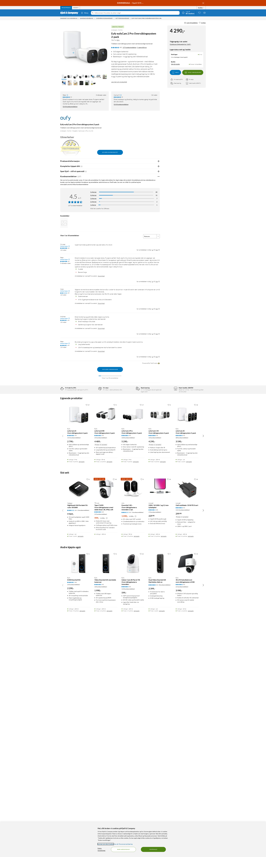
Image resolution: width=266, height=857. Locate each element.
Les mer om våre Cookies (106, 844)
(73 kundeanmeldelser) (155, 512)
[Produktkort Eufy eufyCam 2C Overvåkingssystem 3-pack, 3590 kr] (187, 414)
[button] (64, 76)
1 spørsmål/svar (142, 47)
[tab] (66, 7)
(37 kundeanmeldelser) (100, 514)
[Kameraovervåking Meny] (95, 18)
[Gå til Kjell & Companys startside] (69, 13)
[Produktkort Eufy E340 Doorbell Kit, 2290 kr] (78, 563)
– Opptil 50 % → (130, 3)
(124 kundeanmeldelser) (128, 589)
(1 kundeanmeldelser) (137, 512)
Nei (157, 250)
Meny (86, 13)
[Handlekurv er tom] (204, 12)
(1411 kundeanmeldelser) (183, 510)
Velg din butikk (175, 64)
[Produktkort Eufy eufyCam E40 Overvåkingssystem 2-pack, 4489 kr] (106, 414)
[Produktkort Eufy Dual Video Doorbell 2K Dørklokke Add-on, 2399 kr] (160, 563)
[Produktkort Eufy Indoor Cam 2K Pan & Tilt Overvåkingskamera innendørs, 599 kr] (133, 563)
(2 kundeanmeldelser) (83, 510)
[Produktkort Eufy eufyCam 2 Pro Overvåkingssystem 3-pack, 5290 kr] (133, 414)
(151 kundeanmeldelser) (74, 438)
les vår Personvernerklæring (123, 844)
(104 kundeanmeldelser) (128, 438)
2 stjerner (93, 202)
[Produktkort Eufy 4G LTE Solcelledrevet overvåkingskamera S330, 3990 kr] (187, 563)
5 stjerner (93, 192)
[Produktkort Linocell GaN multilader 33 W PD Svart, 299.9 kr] (187, 489)
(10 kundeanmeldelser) (155, 438)
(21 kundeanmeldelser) (182, 587)
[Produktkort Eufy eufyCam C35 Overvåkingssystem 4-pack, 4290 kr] (160, 414)
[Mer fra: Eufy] (65, 119)
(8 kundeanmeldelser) (165, 585)
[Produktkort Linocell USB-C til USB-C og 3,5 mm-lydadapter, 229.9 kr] (160, 489)
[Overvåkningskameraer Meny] (114, 18)
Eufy (118, 40)
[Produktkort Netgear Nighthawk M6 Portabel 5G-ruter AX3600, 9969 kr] (78, 489)
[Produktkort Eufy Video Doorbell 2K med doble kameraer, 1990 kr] (106, 563)
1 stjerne (93, 205)
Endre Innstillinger (101, 849)
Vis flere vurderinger (110, 369)
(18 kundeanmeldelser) (100, 587)
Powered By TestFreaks (149, 363)
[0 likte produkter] (199, 12)
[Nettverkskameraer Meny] (131, 18)
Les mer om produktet (119, 82)
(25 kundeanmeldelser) (73, 584)
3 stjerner (93, 198)
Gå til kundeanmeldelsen (70, 106)
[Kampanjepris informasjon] (107, 518)
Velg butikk (81, 461)
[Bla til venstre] (62, 436)
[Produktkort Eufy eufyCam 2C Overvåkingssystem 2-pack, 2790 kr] (78, 414)
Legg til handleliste (192, 23)
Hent (177, 72)
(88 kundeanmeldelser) (182, 438)
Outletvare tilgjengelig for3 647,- (180, 44)
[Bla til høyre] (203, 436)
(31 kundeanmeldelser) (100, 438)
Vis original (101, 276)
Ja (152, 250)
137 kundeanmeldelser (129, 47)
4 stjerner (93, 195)
